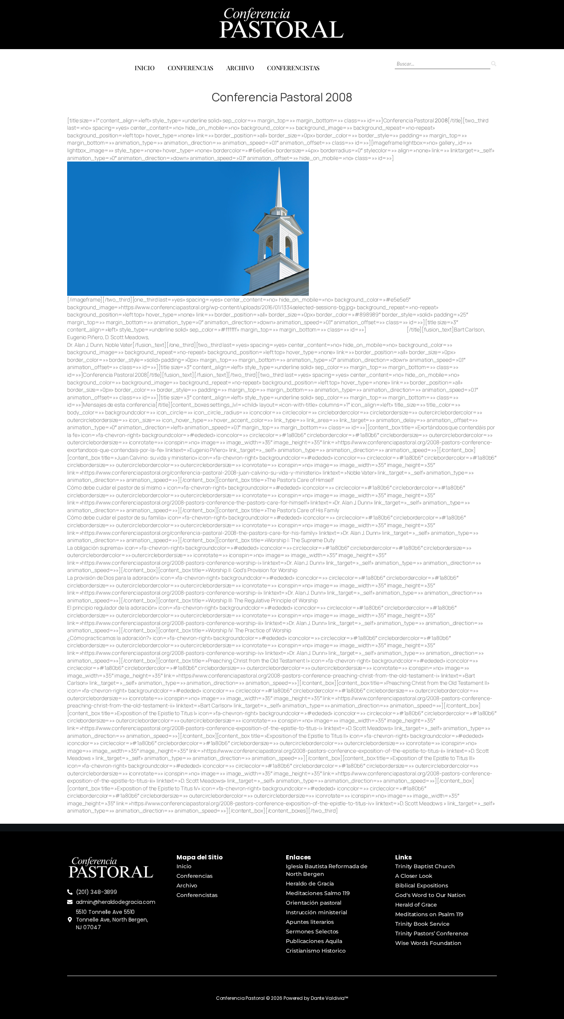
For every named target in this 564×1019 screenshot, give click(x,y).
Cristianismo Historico (316, 950)
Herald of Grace (416, 904)
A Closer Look (413, 875)
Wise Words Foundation (428, 943)
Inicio (144, 68)
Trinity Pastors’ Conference (431, 933)
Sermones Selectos (312, 931)
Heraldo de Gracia (310, 883)
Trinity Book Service (422, 923)
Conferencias (191, 68)
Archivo (240, 68)
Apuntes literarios (310, 921)
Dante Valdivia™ (329, 998)
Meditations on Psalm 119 (429, 914)
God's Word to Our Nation (430, 895)
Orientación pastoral (313, 902)
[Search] (493, 64)
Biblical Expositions (421, 885)
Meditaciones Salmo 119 (318, 893)
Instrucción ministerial (316, 912)
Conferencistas (293, 68)
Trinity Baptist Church (425, 866)
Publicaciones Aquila (314, 941)
